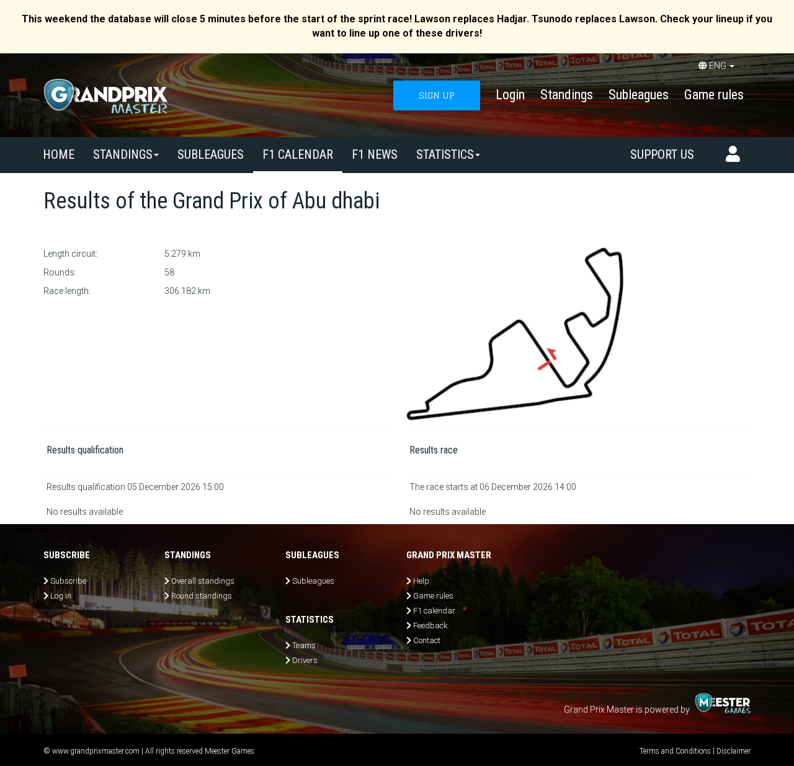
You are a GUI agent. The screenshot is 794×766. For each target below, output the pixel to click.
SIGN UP (437, 95)
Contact (426, 640)
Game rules (714, 94)
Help (421, 581)
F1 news (375, 154)
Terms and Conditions (675, 751)
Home (58, 154)
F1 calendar (297, 154)
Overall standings (202, 581)
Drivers (305, 660)
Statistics (445, 154)
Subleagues (639, 94)
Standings (566, 94)
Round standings (201, 595)
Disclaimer (733, 751)
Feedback (430, 625)
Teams (304, 645)
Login (510, 94)
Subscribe (68, 581)
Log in (60, 595)
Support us (662, 154)
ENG (717, 66)
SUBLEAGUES (210, 154)
